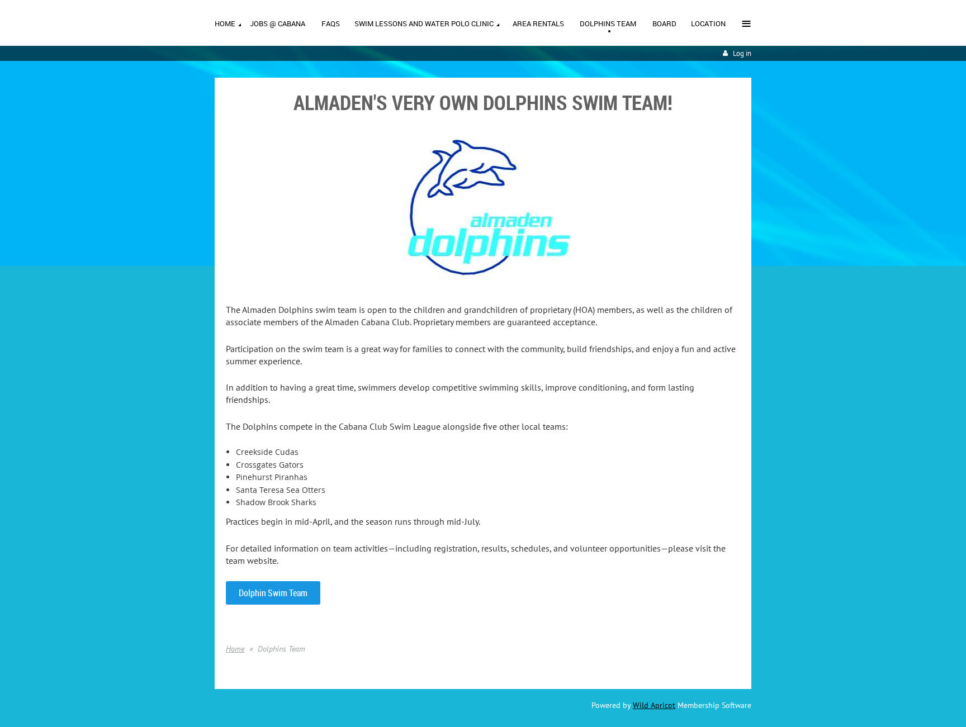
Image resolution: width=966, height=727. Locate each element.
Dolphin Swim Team (273, 593)
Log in (742, 53)
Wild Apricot (654, 705)
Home (235, 649)
